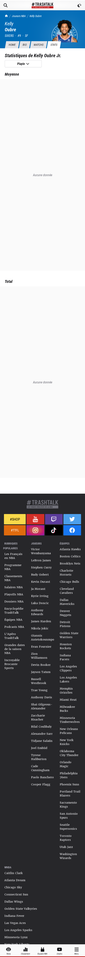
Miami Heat (68, 699)
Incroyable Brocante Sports (12, 664)
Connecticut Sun (16, 894)
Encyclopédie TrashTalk (13, 610)
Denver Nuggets (65, 613)
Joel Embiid (39, 748)
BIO (24, 45)
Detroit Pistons (65, 624)
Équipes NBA (13, 620)
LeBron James (41, 560)
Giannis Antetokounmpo (42, 637)
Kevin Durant (40, 582)
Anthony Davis (41, 697)
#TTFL (15, 530)
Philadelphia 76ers (68, 775)
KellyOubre (36, 16)
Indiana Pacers (65, 657)
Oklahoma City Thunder (69, 753)
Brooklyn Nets (70, 563)
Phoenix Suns (69, 784)
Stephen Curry (41, 567)
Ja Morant (38, 589)
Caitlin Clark (13, 873)
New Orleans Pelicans (69, 731)
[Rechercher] (5, 5)
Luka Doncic (40, 603)
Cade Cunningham (40, 768)
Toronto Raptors (66, 838)
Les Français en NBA (13, 556)
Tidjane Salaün (41, 741)
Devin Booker (41, 665)
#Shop (15, 519)
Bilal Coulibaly (41, 726)
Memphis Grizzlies (66, 690)
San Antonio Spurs (69, 815)
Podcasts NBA (14, 627)
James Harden (41, 621)
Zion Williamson (39, 656)
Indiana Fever (14, 916)
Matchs (38, 45)
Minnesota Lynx (15, 937)
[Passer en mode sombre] (79, 5)
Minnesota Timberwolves (70, 720)
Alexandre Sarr (42, 734)
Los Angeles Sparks (18, 930)
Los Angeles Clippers (68, 668)
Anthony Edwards (37, 612)
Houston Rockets (66, 646)
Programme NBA (12, 567)
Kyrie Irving (39, 596)
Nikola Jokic (39, 628)
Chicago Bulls (69, 582)
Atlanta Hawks (70, 549)
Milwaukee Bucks (67, 709)
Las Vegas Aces (15, 923)
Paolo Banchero (42, 777)
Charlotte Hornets (66, 572)
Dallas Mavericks (67, 602)
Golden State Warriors (69, 635)
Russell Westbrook (38, 681)
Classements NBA (13, 578)
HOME (12, 45)
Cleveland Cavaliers (67, 591)
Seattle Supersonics (68, 827)
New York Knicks (67, 742)
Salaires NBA (13, 587)
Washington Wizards (68, 856)
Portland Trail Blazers (70, 793)
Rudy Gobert (40, 574)
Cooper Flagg (40, 784)
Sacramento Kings (68, 804)
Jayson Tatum (40, 672)
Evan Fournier (41, 646)
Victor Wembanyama (41, 551)
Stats (54, 45)
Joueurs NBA (19, 16)
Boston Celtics (70, 556)
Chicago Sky (13, 887)
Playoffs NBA (13, 594)
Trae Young (39, 690)
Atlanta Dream (14, 880)
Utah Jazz (66, 847)
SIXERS (9, 35)
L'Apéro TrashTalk (11, 636)
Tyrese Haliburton (38, 757)
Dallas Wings (13, 901)
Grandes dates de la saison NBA (14, 649)
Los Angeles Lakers (68, 679)
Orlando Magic (65, 764)
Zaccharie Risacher (38, 717)
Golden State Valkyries (20, 908)
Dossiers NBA (14, 601)
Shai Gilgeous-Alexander (41, 706)
